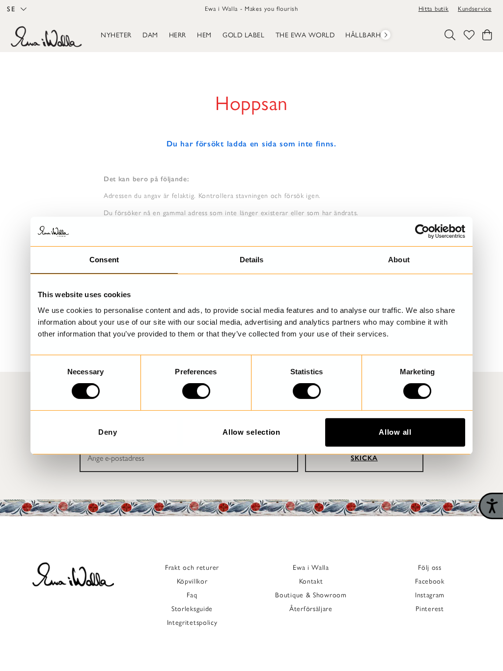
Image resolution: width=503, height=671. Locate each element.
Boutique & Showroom (310, 595)
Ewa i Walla (311, 567)
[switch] (196, 391)
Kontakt (311, 581)
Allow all (395, 432)
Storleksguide (192, 609)
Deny (107, 432)
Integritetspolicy (192, 622)
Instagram (430, 595)
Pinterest (430, 609)
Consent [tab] (104, 259)
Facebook (430, 581)
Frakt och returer (192, 567)
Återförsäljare (311, 609)
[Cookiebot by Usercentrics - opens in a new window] (422, 231)
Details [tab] (252, 259)
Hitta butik (434, 8)
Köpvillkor (192, 581)
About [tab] (399, 259)
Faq (192, 595)
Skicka (364, 458)
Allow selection (251, 432)
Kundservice (475, 8)
